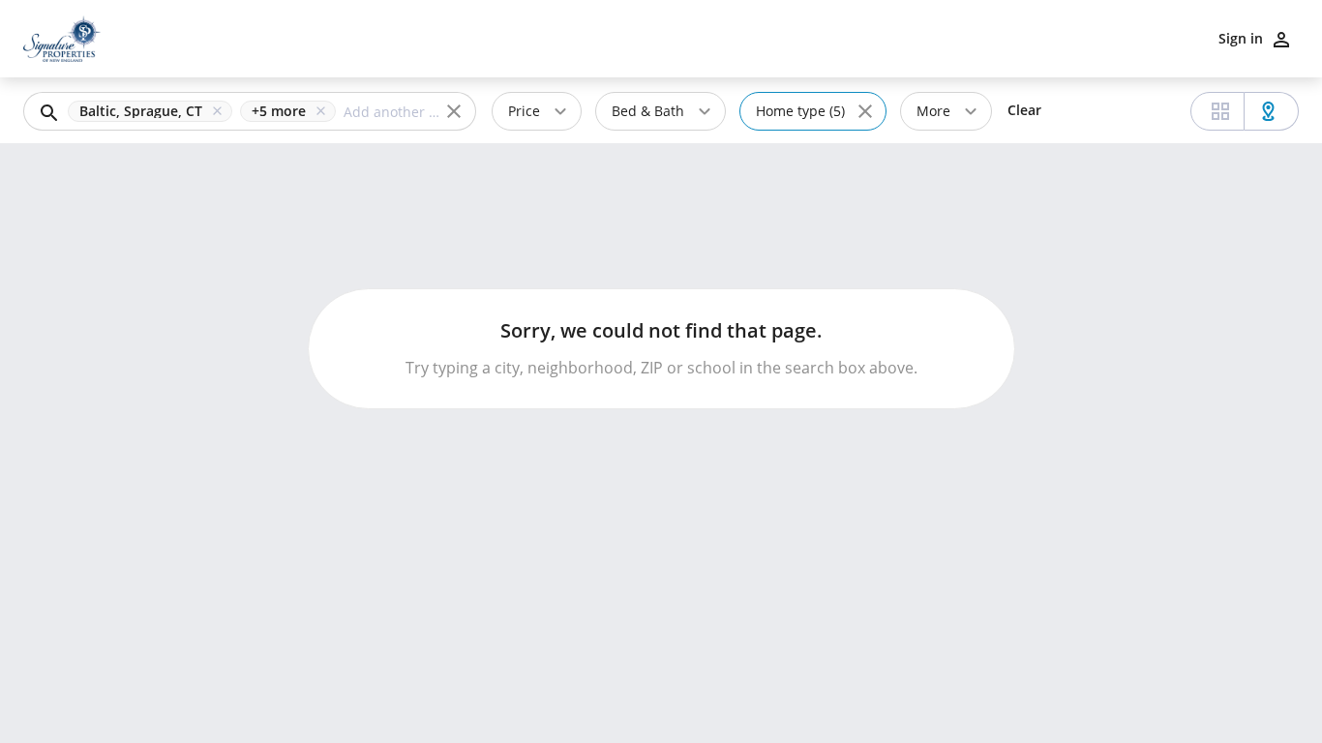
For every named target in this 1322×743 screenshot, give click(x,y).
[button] (154, 111)
